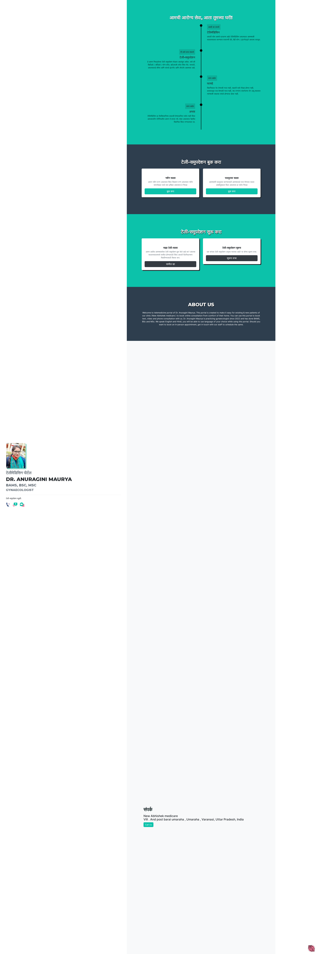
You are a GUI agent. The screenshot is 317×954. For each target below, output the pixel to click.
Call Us (148, 824)
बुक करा (170, 191)
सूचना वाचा (232, 258)
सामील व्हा (170, 264)
